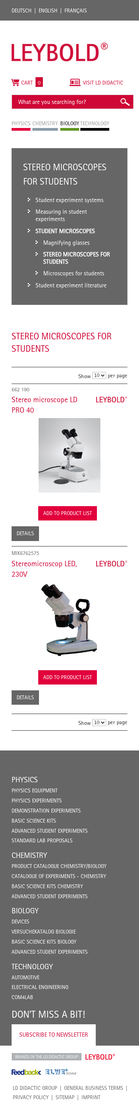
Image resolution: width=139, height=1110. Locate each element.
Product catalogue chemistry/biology (59, 866)
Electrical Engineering (40, 987)
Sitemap (65, 1097)
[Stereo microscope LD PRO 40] (69, 455)
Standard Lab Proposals (42, 840)
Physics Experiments (37, 800)
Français (75, 10)
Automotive (25, 977)
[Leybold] (60, 24)
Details (25, 533)
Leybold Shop (100, 1057)
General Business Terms (93, 1088)
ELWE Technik (61, 1072)
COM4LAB (22, 997)
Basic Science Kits (34, 821)
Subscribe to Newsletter (53, 1034)
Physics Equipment (35, 790)
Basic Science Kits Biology (44, 942)
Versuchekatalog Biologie (44, 931)
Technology (32, 966)
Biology (25, 910)
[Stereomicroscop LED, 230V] (69, 619)
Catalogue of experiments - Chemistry (59, 876)
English (48, 10)
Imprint (90, 1097)
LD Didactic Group (35, 1088)
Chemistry (29, 855)
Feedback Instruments (26, 1072)
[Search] (125, 101)
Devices (20, 921)
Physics (25, 779)
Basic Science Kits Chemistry (47, 886)
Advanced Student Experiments (50, 831)
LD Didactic (46, 1057)
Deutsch (22, 10)
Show (84, 375)
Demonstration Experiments (46, 810)
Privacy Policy (31, 1097)
